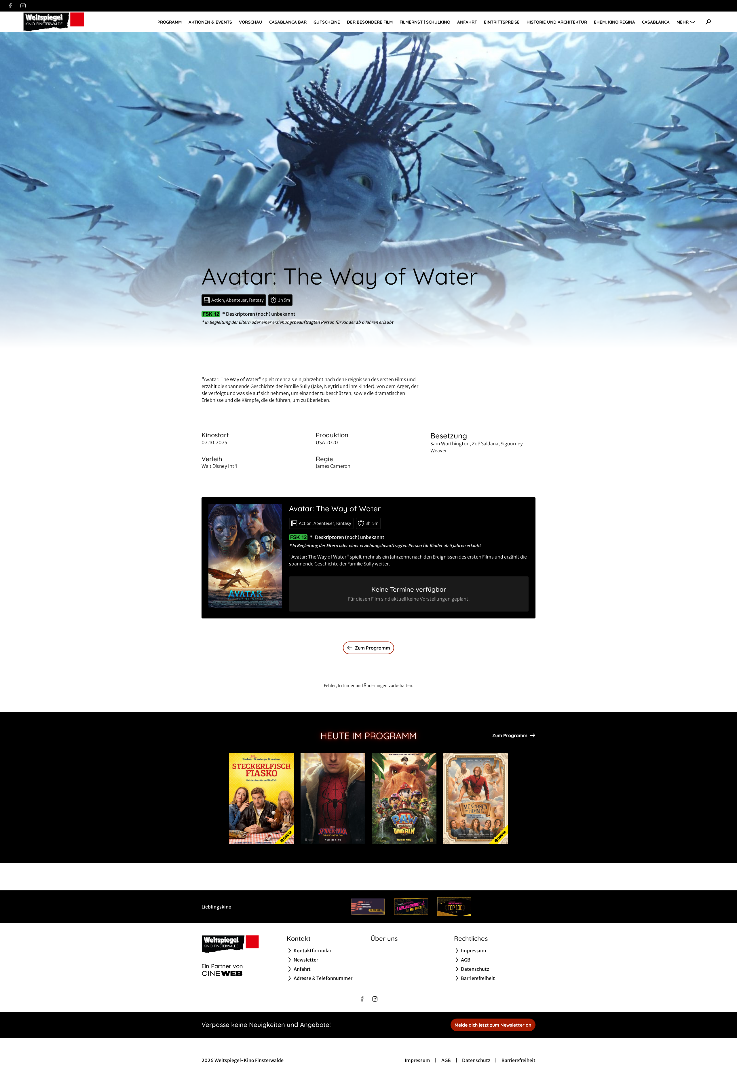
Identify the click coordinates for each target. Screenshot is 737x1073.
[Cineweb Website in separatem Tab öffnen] (222, 973)
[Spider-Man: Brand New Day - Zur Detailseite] (333, 798)
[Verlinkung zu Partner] (368, 906)
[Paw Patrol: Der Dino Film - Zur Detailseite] (404, 798)
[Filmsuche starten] (708, 22)
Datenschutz (476, 1060)
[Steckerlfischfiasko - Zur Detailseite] (261, 798)
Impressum (417, 1060)
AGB (446, 1060)
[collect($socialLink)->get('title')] (10, 6)
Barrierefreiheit (518, 1060)
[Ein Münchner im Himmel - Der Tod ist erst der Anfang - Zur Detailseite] (475, 798)
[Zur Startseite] (63, 22)
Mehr (683, 22)
